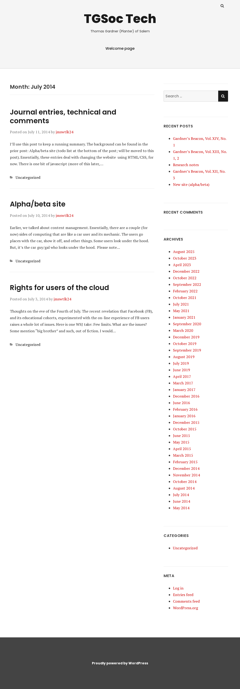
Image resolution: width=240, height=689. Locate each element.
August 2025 (184, 251)
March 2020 (183, 330)
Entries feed (183, 594)
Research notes (186, 164)
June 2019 (181, 369)
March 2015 (183, 455)
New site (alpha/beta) (191, 184)
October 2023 (184, 258)
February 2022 (185, 291)
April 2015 (182, 448)
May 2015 (181, 442)
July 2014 (181, 494)
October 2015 (184, 429)
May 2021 (181, 310)
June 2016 (181, 402)
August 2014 (184, 488)
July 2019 (181, 363)
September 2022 (187, 284)
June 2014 (181, 501)
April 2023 (182, 264)
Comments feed (186, 601)
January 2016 (184, 415)
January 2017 (184, 389)
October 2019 (184, 343)
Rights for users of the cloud (59, 288)
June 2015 (181, 435)
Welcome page (120, 48)
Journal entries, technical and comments (63, 116)
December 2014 (186, 468)
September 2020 (187, 323)
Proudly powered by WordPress (120, 663)
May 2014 (181, 507)
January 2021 (184, 317)
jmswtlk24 (64, 131)
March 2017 (183, 383)
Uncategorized (28, 177)
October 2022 (184, 277)
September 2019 (187, 350)
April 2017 (182, 376)
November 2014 (186, 475)
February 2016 (185, 409)
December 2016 (186, 396)
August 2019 (184, 356)
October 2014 (184, 481)
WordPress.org (185, 607)
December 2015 (186, 422)
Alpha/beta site (37, 204)
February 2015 (185, 461)
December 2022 (186, 271)
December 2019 (186, 337)
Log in (178, 588)
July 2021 (181, 304)
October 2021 (184, 297)
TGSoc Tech (120, 18)
